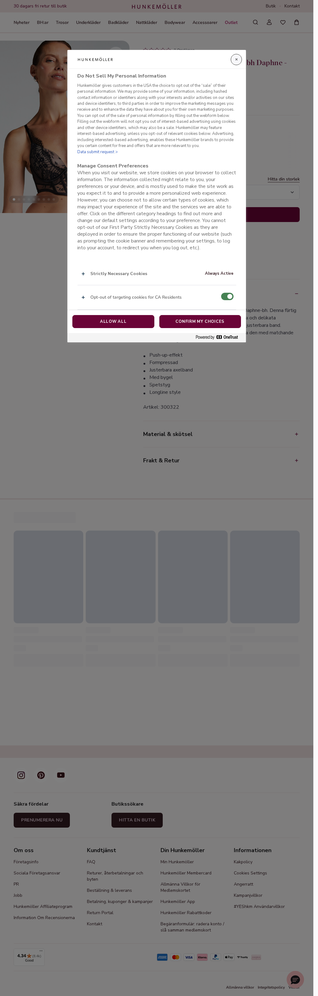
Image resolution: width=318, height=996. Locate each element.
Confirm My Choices (200, 321)
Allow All (113, 321)
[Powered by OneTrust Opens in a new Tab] (219, 337)
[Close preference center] (236, 59)
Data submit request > (97, 152)
